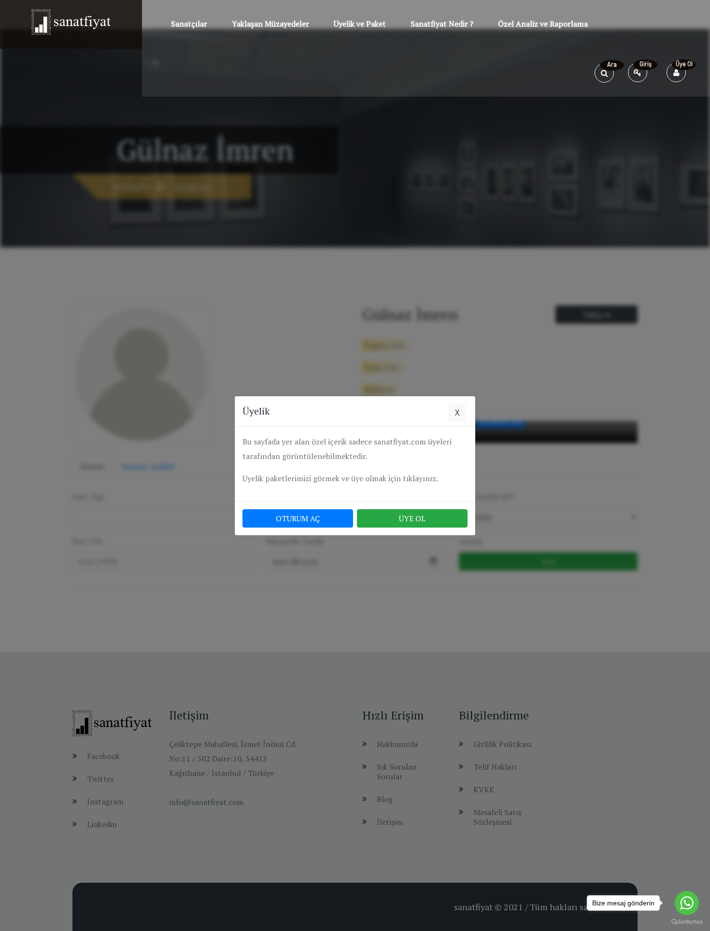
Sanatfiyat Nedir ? (442, 23)
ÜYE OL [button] (412, 518)
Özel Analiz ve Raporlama (543, 23)
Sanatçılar (189, 23)
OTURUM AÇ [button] (298, 518)
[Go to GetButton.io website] (686, 921)
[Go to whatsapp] (687, 903)
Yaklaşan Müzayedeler (270, 23)
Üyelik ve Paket (360, 23)
